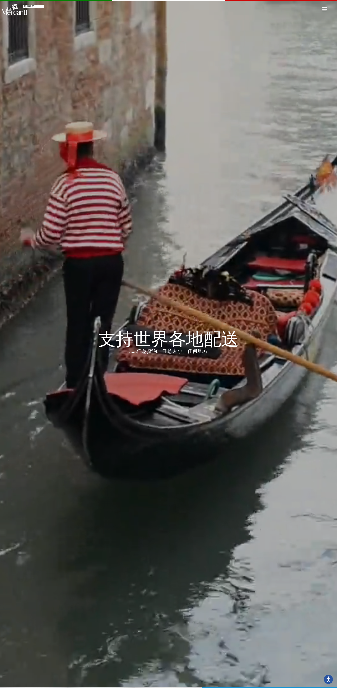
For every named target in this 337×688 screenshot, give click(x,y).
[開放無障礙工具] (328, 679)
